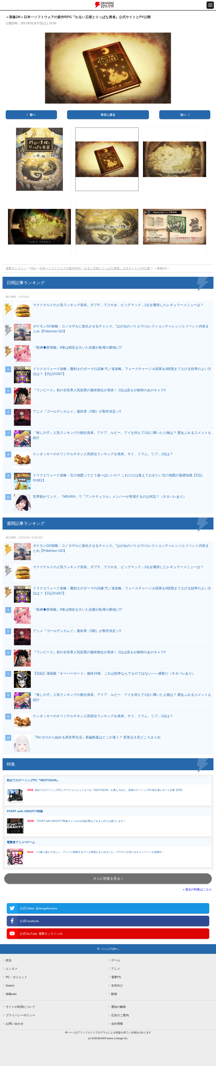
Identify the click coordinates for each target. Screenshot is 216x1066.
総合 (9, 960)
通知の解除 (118, 1006)
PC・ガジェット (16, 977)
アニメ (115, 968)
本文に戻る (108, 114)
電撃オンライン (16, 268)
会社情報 (117, 1023)
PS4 (33, 268)
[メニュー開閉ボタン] (210, 5)
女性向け (117, 985)
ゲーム (115, 960)
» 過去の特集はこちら (197, 889)
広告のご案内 (120, 1015)
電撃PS (116, 977)
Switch (10, 985)
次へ (183, 114)
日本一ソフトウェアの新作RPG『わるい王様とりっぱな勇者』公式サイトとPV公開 (94, 268)
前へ (33, 114)
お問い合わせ (14, 1023)
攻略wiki (11, 994)
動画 (114, 994)
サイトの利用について (20, 1006)
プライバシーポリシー (20, 1015)
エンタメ (12, 968)
